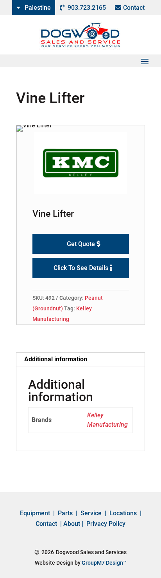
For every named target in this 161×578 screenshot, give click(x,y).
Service (91, 513)
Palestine (38, 7)
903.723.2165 (87, 7)
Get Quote (81, 244)
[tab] (80, 359)
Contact (134, 7)
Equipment (35, 513)
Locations (123, 513)
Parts (65, 513)
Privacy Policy (105, 523)
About (71, 523)
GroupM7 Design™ (104, 563)
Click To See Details (81, 268)
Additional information (55, 359)
